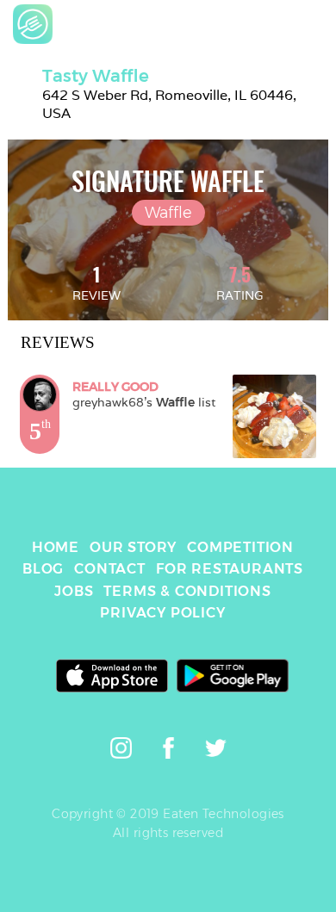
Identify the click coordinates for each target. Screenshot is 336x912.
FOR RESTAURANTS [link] (229, 569)
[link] (33, 24)
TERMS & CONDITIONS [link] (187, 591)
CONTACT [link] (110, 569)
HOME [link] (55, 547)
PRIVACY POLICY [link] (162, 613)
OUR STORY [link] (133, 547)
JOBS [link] (73, 591)
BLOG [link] (43, 569)
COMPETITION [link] (240, 547)
